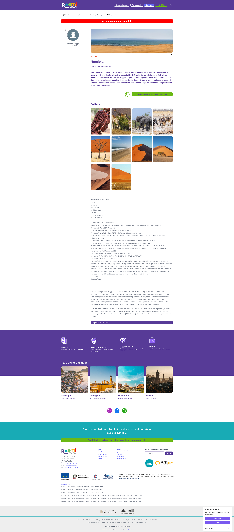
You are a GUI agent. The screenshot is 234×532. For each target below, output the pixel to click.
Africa (94, 57)
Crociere (101, 458)
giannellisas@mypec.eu (71, 467)
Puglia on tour (102, 456)
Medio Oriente (102, 454)
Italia (99, 449)
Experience (120, 456)
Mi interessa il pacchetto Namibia (152, 94)
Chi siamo (149, 5)
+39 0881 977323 (72, 463)
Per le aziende (136, 5)
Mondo (119, 449)
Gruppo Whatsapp (122, 5)
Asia (99, 453)
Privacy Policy (128, 529)
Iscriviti (169, 453)
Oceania (119, 454)
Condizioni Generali (107, 529)
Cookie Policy (118, 529)
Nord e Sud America (123, 451)
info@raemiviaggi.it (71, 465)
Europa (100, 451)
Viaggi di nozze (122, 458)
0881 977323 (161, 5)
